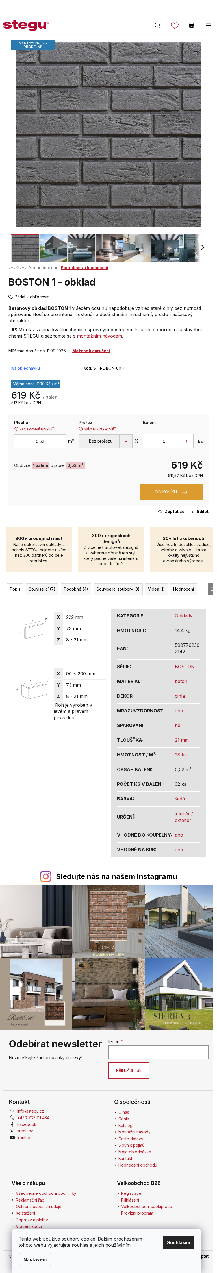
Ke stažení (25, 1213)
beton (181, 681)
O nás (123, 1112)
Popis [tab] (15, 589)
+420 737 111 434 (33, 1117)
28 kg (181, 755)
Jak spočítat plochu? (34, 428)
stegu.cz (25, 1130)
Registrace (131, 1193)
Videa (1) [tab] (156, 589)
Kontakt (125, 1158)
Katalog (125, 1125)
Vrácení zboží (29, 1226)
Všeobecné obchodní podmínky (46, 1193)
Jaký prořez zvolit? (97, 428)
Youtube (25, 1137)
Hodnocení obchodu (137, 1165)
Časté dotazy (130, 1138)
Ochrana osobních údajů (38, 1206)
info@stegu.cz (30, 1111)
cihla (180, 696)
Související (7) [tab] (42, 589)
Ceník (123, 1118)
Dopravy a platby (32, 1219)
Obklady (183, 616)
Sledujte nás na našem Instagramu (116, 876)
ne (177, 725)
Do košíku (166, 491)
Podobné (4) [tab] (76, 589)
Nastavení (35, 1259)
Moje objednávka (134, 1151)
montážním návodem (99, 336)
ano (179, 710)
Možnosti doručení (91, 350)
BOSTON (185, 666)
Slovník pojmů (131, 1145)
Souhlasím (178, 1242)
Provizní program (137, 1213)
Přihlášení (130, 1200)
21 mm (182, 740)
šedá (180, 799)
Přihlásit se (129, 1070)
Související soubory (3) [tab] (118, 589)
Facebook (26, 1124)
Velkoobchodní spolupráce (146, 1206)
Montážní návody (134, 1132)
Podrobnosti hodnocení (84, 267)
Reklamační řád (30, 1200)
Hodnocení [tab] (183, 589)
